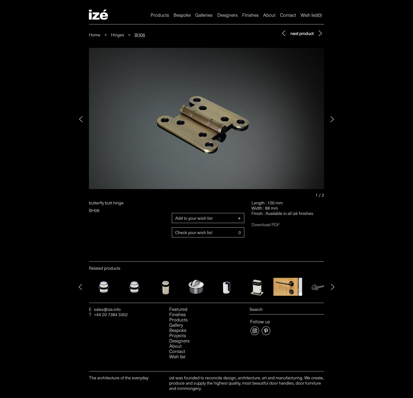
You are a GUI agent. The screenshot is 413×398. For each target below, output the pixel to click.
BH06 (140, 34)
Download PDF (265, 224)
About (269, 14)
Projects (177, 335)
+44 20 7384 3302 (111, 314)
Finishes (250, 14)
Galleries (203, 14)
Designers (227, 14)
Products (160, 14)
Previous (81, 119)
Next (332, 119)
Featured (178, 309)
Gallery (176, 325)
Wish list (177, 356)
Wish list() (311, 14)
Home (94, 34)
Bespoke (182, 14)
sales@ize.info (107, 309)
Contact (288, 14)
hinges (117, 34)
